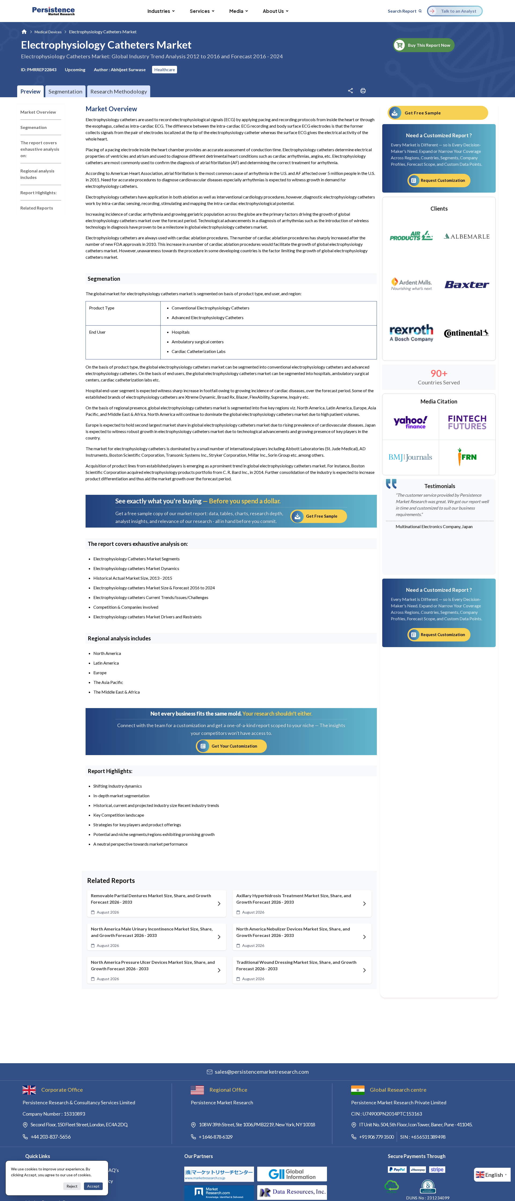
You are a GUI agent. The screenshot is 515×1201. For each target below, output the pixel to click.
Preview (30, 91)
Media (236, 11)
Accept (93, 1186)
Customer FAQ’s (101, 1170)
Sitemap (92, 1192)
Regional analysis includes (37, 174)
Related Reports (36, 207)
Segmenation (33, 127)
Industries (159, 11)
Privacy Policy (98, 1181)
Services (200, 11)
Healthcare (164, 69)
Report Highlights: (38, 192)
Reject (72, 1186)
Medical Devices (48, 32)
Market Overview (38, 111)
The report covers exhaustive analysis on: (39, 149)
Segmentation (65, 91)
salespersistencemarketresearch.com (262, 1071)
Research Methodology (118, 91)
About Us (273, 11)
